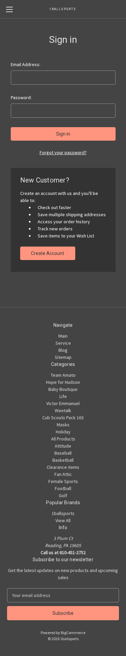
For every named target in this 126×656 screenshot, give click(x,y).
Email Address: (25, 64)
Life (63, 396)
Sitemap (63, 357)
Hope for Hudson (63, 382)
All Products (63, 439)
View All (63, 520)
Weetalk (63, 410)
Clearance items (63, 467)
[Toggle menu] (9, 9)
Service (63, 343)
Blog (63, 350)
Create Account (47, 253)
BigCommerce (73, 632)
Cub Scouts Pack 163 (63, 418)
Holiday (63, 432)
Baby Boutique (63, 389)
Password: (21, 97)
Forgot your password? (63, 152)
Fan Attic (63, 474)
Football (63, 488)
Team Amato (63, 375)
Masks (63, 425)
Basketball (63, 460)
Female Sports (63, 481)
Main (63, 336)
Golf (63, 495)
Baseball (63, 453)
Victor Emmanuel (63, 403)
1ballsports (63, 513)
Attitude (63, 446)
